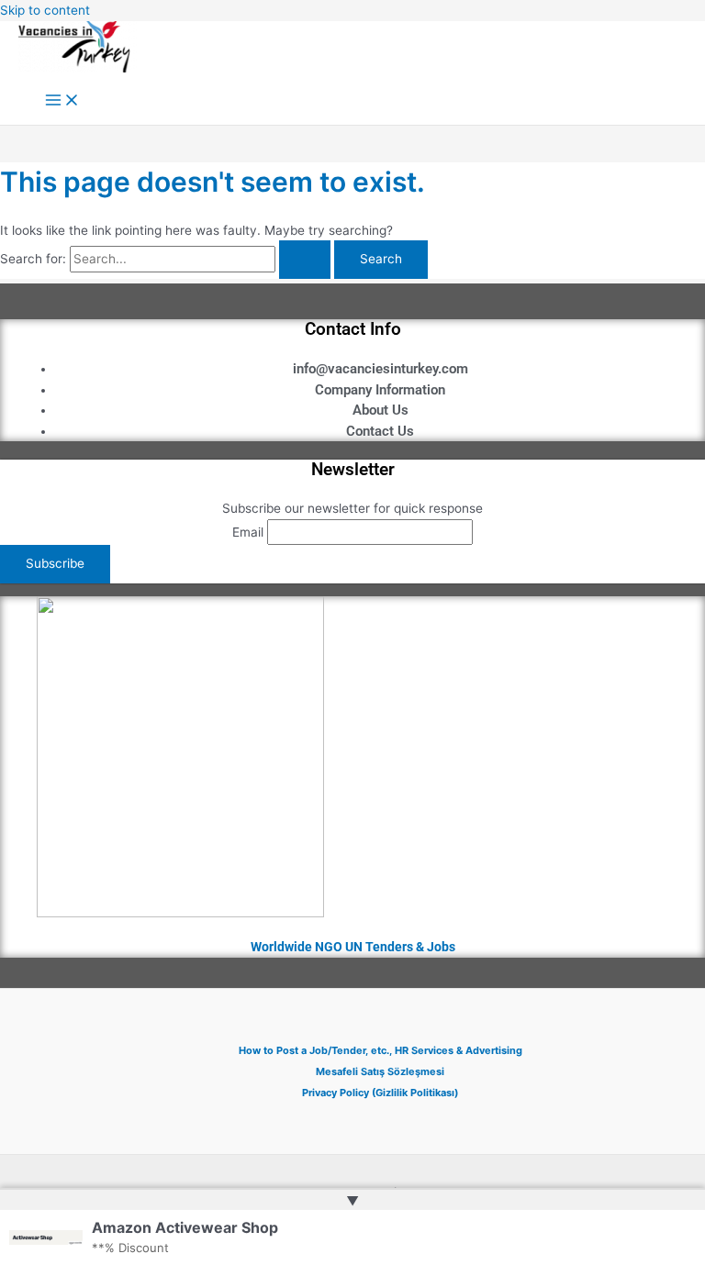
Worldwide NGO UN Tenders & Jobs (353, 946)
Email (247, 532)
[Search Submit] (304, 259)
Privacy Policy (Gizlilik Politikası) (380, 1092)
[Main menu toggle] (62, 101)
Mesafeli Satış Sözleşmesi (380, 1071)
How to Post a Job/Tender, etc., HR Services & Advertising (380, 1050)
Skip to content (45, 10)
